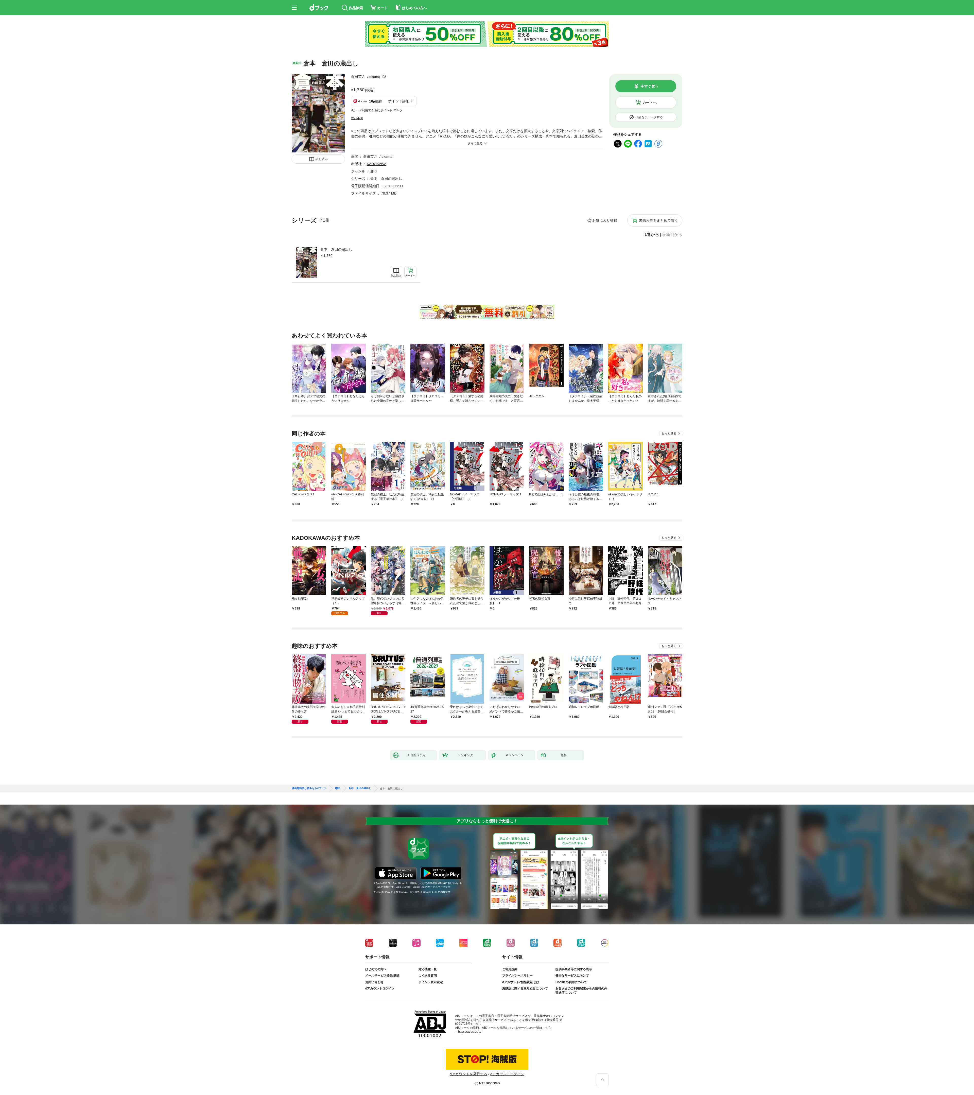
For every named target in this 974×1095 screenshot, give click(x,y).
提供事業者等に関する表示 (573, 969)
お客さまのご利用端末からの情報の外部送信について (581, 990)
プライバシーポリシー (517, 975)
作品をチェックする (649, 117)
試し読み (322, 159)
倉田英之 (358, 77)
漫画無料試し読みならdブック (309, 788)
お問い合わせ (374, 982)
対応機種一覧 (428, 969)
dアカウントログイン (379, 988)
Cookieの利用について (571, 982)
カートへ (649, 102)
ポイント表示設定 (431, 982)
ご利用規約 (509, 969)
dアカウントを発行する (468, 1074)
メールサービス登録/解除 (382, 975)
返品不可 (357, 118)
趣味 (373, 171)
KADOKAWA (376, 164)
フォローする (383, 76)
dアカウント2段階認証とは (520, 982)
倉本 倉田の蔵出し (336, 249)
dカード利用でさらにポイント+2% (375, 110)
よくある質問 (428, 975)
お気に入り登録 (604, 220)
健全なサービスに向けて (572, 975)
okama (374, 77)
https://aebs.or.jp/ (469, 1031)
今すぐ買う (649, 86)
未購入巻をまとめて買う (658, 220)
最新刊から (672, 235)
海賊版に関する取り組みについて (525, 988)
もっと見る (668, 433)
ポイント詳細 (398, 101)
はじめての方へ (376, 969)
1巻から (652, 235)
